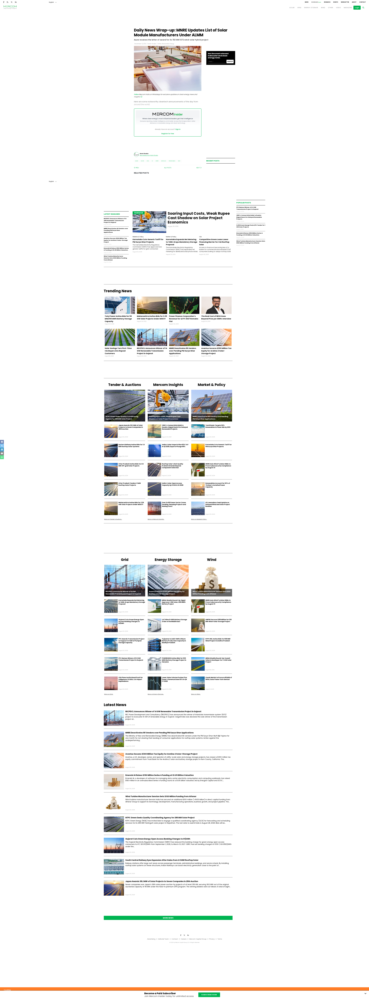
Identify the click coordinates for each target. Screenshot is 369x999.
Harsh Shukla (152, 44)
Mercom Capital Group (198, 939)
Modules (163, 161)
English (51, 2)
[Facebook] (3, 2)
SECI (179, 161)
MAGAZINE (348, 8)
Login (357, 8)
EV (152, 161)
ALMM (136, 161)
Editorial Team (163, 939)
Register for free (167, 133)
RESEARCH (327, 2)
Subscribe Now (209, 995)
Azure (142, 161)
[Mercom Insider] (316, 2)
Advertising (151, 939)
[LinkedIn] (16, 2)
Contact (175, 939)
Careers (184, 939)
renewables (172, 161)
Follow (136, 94)
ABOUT (354, 2)
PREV (137, 168)
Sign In (177, 129)
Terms (219, 939)
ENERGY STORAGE (311, 8)
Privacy (212, 939)
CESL (148, 161)
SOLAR (292, 8)
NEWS (306, 2)
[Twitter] (12, 2)
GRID (299, 8)
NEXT (198, 168)
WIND (323, 8)
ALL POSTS (167, 168)
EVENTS (335, 2)
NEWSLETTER (345, 2)
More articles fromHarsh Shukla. (149, 155)
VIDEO (338, 8)
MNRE (157, 161)
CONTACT (362, 2)
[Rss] (7, 2)
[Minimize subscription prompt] (365, 993)
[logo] (10, 8)
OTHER (330, 8)
